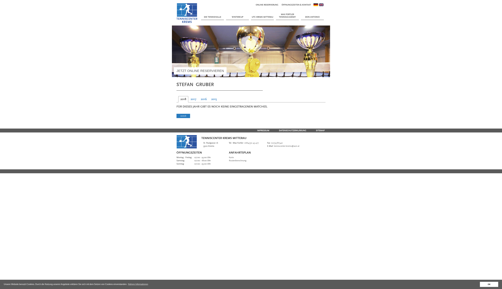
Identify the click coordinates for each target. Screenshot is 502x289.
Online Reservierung (267, 5)
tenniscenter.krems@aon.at (286, 146)
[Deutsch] (315, 4)
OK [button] (489, 284)
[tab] (183, 99)
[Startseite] (186, 13)
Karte (231, 157)
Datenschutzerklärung (292, 130)
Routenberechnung (237, 160)
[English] (321, 4)
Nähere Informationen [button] (138, 284)
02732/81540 (277, 143)
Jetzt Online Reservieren (200, 71)
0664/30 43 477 (251, 143)
